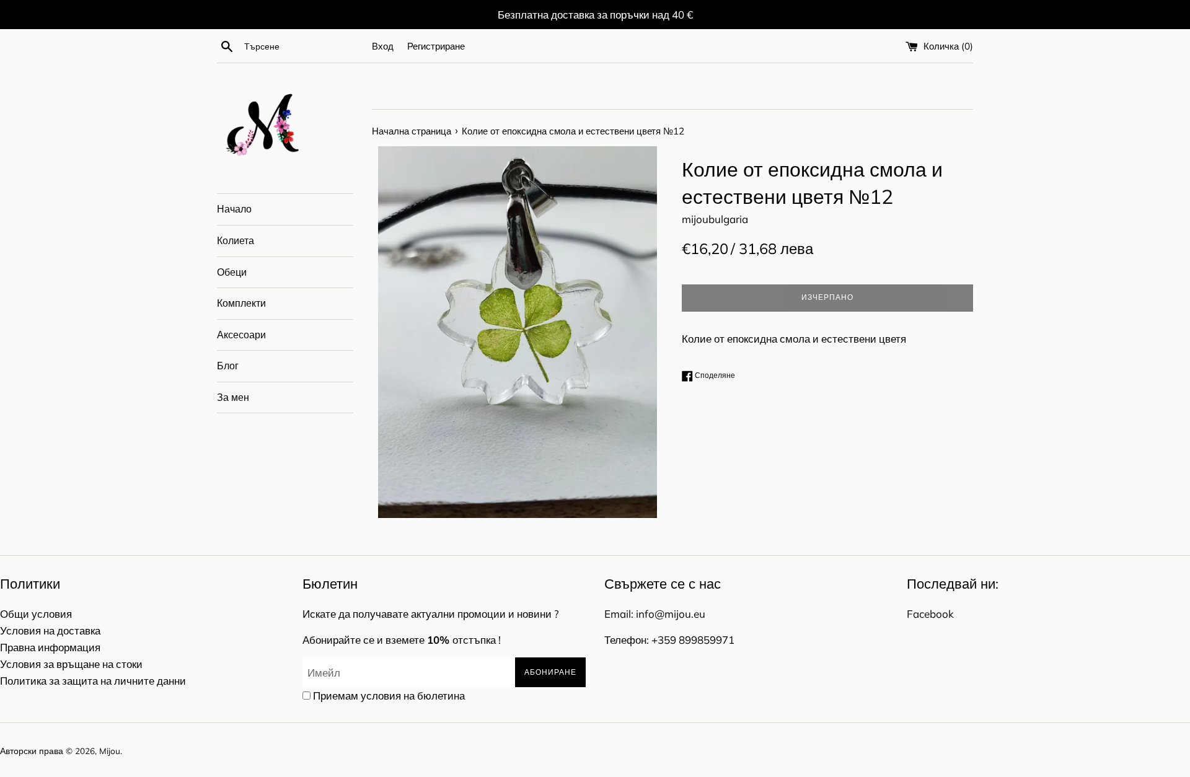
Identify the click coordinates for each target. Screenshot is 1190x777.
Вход (383, 46)
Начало (234, 209)
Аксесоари (241, 334)
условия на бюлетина (413, 695)
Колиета (235, 240)
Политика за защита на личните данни (93, 680)
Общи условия (36, 613)
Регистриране (436, 46)
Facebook (930, 613)
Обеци (232, 272)
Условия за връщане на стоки (71, 663)
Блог (228, 365)
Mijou (109, 750)
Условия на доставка (50, 630)
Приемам (389, 695)
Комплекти (241, 303)
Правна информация (50, 647)
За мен (233, 397)
